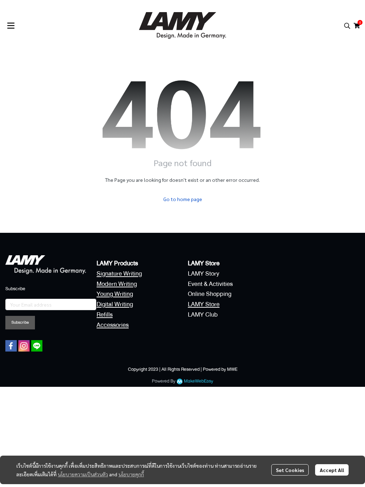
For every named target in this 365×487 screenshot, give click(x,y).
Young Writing (115, 294)
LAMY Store (204, 304)
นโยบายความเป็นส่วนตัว (83, 474)
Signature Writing (119, 273)
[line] (36, 346)
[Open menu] (11, 26)
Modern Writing (117, 284)
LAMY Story (203, 273)
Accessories (113, 325)
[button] (347, 26)
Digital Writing (115, 304)
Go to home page (182, 199)
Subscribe (20, 322)
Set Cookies (290, 470)
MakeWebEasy (198, 381)
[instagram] (24, 346)
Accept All (332, 470)
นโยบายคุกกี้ (131, 474)
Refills (105, 314)
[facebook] (11, 346)
